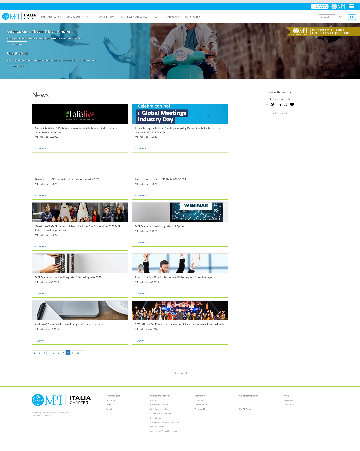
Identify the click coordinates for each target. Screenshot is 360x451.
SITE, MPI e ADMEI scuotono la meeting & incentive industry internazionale (179, 324)
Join (352, 17)
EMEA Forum (192, 17)
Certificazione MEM (159, 404)
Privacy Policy (36, 415)
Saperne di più (17, 66)
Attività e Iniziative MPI (160, 413)
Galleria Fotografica (133, 17)
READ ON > (40, 148)
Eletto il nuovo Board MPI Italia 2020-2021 (160, 179)
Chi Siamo (110, 400)
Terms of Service (45, 415)
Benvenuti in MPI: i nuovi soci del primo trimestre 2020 (67, 179)
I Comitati (199, 400)
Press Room (289, 404)
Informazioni (17, 44)
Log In (341, 17)
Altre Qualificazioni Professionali (164, 422)
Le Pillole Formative (159, 409)
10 (78, 352)
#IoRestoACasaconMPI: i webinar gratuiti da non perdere (69, 324)
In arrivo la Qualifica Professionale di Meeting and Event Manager (174, 277)
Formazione (155, 418)
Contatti (109, 409)
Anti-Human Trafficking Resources (165, 431)
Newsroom (288, 400)
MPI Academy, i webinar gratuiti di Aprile (159, 226)
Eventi (153, 400)
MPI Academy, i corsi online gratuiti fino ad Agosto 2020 (68, 277)
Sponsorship (172, 17)
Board (108, 404)
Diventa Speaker (157, 426)
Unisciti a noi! (201, 404)
